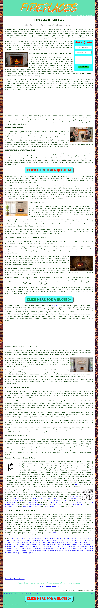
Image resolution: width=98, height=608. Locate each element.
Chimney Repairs (34, 593)
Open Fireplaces (85, 544)
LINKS (71, 15)
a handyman (53, 502)
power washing (77, 504)
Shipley (55, 306)
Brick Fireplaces (43, 542)
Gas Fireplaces (70, 538)
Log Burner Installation (52, 540)
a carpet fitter (61, 500)
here (55, 533)
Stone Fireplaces (17, 538)
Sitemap (6, 593)
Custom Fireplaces (34, 546)
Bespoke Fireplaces (32, 540)
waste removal (28, 506)
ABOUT (76, 15)
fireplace (51, 31)
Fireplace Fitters (85, 538)
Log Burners (61, 548)
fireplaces (9, 49)
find (10, 514)
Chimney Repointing (38, 551)
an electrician (75, 502)
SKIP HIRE (57, 504)
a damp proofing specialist (44, 498)
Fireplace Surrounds (25, 542)
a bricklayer (50, 506)
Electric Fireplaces (13, 540)
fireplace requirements (40, 486)
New (22, 593)
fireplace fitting (54, 466)
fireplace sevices (46, 484)
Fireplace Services (33, 538)
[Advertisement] (49, 103)
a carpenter (32, 502)
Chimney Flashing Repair (75, 551)
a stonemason (18, 500)
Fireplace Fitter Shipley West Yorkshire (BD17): (25, 29)
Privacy (92, 593)
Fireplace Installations (54, 546)
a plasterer (73, 498)
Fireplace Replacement (53, 538)
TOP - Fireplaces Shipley (15, 579)
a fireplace (54, 531)
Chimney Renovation (55, 551)
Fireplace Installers (14, 593)
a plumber (8, 506)
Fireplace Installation (61, 542)
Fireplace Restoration (67, 544)
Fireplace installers (31, 524)
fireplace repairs (56, 476)
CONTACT (82, 15)
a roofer (38, 500)
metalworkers (73, 496)
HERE (76, 484)
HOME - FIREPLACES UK (49, 587)
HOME (67, 15)
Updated (27, 593)
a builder (17, 498)
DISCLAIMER (89, 15)
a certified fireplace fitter (81, 79)
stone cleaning (36, 504)
